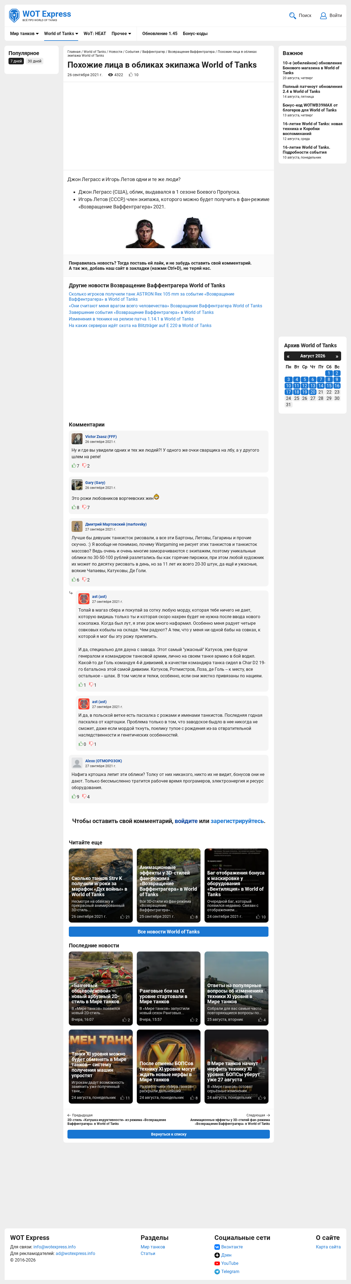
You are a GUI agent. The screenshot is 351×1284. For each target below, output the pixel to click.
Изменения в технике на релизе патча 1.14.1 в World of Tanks (131, 319)
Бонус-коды (195, 33)
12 (304, 385)
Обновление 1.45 (159, 33)
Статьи (148, 1253)
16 (337, 385)
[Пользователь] (77, 438)
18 (296, 392)
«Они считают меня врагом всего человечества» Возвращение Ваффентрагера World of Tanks (165, 305)
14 (320, 385)
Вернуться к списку (168, 1134)
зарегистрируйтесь (237, 821)
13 (312, 385)
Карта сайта (328, 1246)
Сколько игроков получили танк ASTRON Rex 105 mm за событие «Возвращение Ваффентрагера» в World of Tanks (151, 296)
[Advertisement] (168, 1185)
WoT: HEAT (95, 33)
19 (304, 392)
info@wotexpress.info (54, 1246)
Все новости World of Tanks (169, 932)
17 (288, 392)
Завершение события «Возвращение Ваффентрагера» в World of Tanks (141, 312)
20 (312, 392)
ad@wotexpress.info (75, 1253)
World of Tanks (59, 33)
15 (329, 385)
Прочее (119, 33)
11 (296, 385)
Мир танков (22, 33)
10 (288, 385)
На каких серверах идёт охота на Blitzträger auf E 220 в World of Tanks (140, 325)
